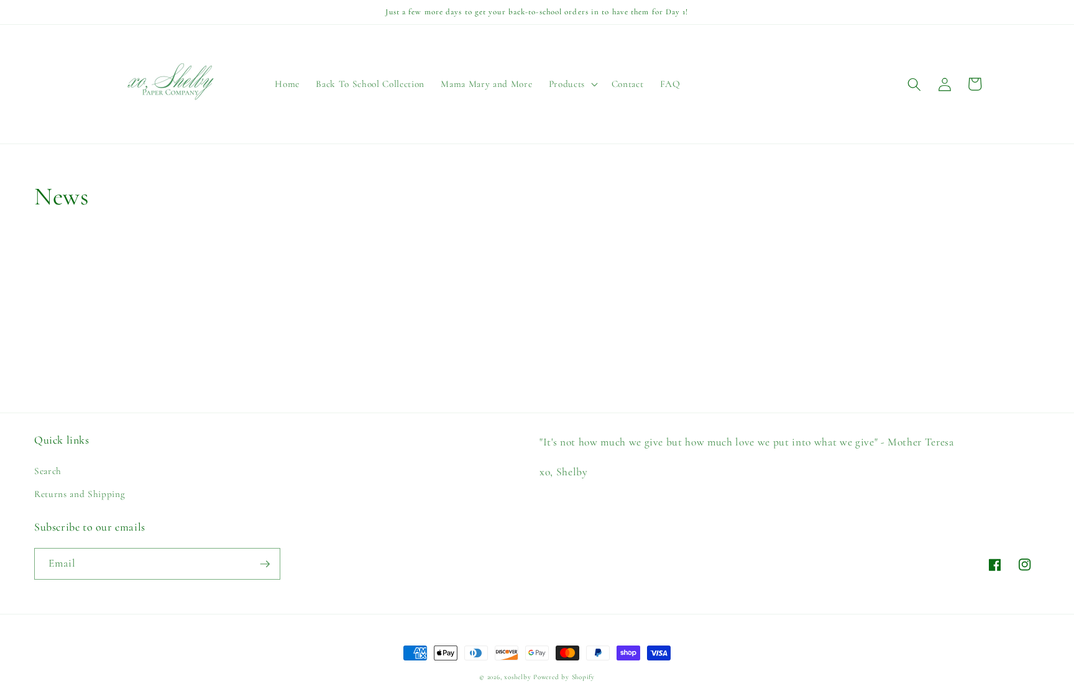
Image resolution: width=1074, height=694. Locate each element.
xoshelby (517, 677)
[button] (571, 84)
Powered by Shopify (564, 677)
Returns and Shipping (79, 494)
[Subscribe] (265, 564)
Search (48, 471)
